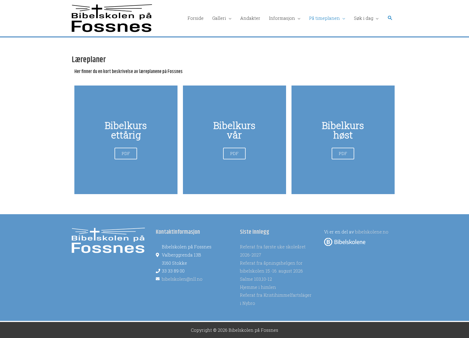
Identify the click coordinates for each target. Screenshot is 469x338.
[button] (390, 18)
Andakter (250, 18)
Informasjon (282, 18)
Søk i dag (363, 18)
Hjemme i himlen (258, 287)
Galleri (219, 18)
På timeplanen (324, 18)
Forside (196, 18)
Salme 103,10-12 (256, 279)
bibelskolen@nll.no (182, 279)
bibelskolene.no (371, 232)
